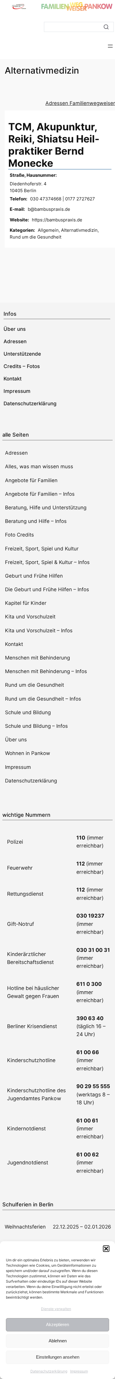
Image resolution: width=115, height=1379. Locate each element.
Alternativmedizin (79, 230)
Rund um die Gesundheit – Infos (43, 699)
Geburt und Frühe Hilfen (34, 576)
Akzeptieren (57, 1324)
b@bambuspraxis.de (49, 209)
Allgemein (48, 230)
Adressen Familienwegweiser (80, 103)
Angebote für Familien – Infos (40, 494)
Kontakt (14, 644)
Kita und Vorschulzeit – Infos (39, 630)
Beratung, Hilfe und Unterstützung (45, 508)
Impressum (79, 1371)
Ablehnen (58, 1340)
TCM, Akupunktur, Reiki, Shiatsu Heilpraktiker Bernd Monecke (53, 145)
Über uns (16, 740)
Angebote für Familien (31, 480)
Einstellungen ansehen (57, 1356)
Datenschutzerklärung (48, 1371)
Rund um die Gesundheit (35, 237)
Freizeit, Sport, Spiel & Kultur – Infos (47, 562)
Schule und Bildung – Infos (36, 726)
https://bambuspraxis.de (57, 220)
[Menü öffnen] (110, 46)
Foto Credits (19, 535)
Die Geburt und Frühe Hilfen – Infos (47, 589)
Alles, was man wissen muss (39, 466)
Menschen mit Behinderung (37, 658)
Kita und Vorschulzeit (30, 617)
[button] (106, 1249)
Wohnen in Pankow (27, 753)
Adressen (16, 453)
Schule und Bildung (28, 712)
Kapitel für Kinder (25, 603)
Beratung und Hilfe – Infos (36, 521)
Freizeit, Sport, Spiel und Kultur (41, 549)
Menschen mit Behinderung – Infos (46, 671)
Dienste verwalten (56, 1309)
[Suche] (106, 27)
